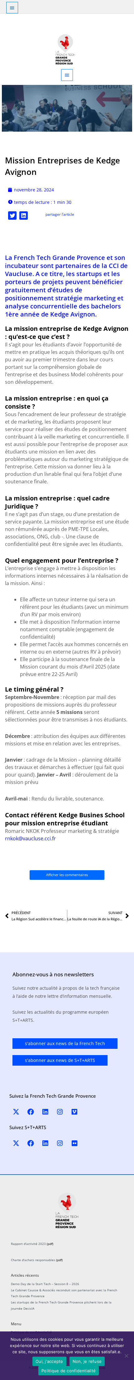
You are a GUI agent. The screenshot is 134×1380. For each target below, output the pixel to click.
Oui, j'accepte (49, 1361)
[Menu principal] (67, 75)
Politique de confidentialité (68, 1370)
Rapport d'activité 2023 (28, 1244)
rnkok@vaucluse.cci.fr (30, 838)
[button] (12, 215)
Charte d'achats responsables (33, 1260)
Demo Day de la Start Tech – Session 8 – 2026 (45, 1284)
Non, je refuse (87, 1361)
